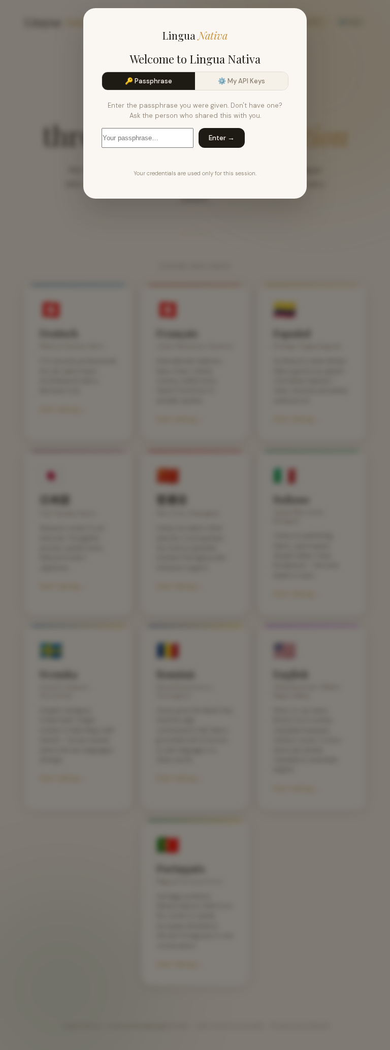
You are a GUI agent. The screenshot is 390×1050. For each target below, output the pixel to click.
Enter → (222, 138)
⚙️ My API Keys (241, 81)
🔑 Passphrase (148, 81)
